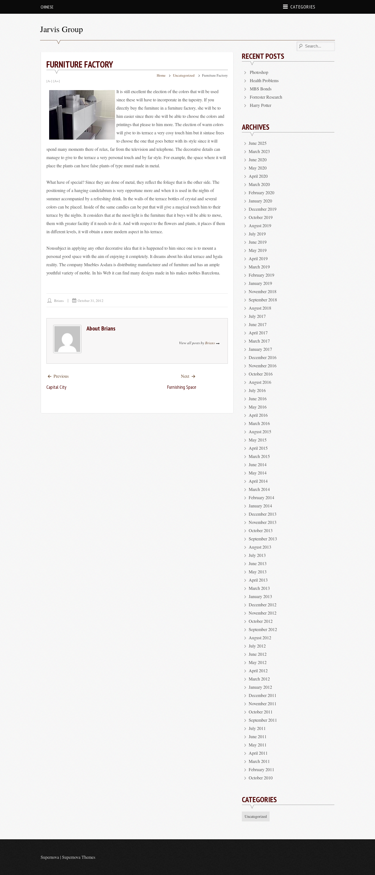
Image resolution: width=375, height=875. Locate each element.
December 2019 (262, 209)
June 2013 (258, 563)
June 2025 (258, 143)
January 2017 (260, 349)
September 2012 (263, 629)
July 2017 (257, 316)
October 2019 (261, 217)
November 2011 (262, 703)
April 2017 (258, 332)
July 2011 (257, 728)
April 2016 (258, 415)
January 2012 (260, 687)
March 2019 (259, 267)
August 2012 (260, 637)
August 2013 (260, 547)
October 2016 (261, 374)
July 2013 (257, 555)
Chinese (47, 7)
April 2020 (258, 176)
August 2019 (260, 225)
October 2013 (261, 530)
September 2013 (263, 538)
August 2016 (260, 382)
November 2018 (262, 291)
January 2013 (260, 596)
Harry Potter (260, 105)
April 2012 (258, 670)
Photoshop (259, 72)
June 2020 (258, 159)
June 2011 (258, 736)
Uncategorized (184, 75)
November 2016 (262, 365)
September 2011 (263, 720)
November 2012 (262, 613)
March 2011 (259, 761)
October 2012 (261, 621)
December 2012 (262, 604)
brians (59, 300)
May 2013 (258, 571)
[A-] (49, 81)
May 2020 (258, 168)
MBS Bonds (261, 88)
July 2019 (257, 234)
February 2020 (261, 192)
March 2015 (259, 456)
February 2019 (261, 275)
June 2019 (258, 242)
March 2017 (259, 341)
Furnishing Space (181, 387)
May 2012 (258, 662)
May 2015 (258, 440)
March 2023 (259, 151)
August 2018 (260, 308)
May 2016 (258, 407)
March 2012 (259, 679)
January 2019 (260, 283)
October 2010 (261, 777)
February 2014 (261, 497)
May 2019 (258, 250)
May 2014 (258, 473)
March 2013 (259, 588)
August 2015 (260, 431)
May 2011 (258, 745)
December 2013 (262, 514)
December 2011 (262, 695)
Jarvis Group (61, 28)
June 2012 (258, 654)
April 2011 (258, 753)
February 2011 (261, 769)
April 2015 (258, 448)
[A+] (56, 81)
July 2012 (257, 646)
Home (161, 75)
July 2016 (257, 390)
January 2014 (260, 506)
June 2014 (258, 464)
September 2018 (263, 299)
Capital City (56, 387)
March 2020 (259, 184)
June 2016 (258, 398)
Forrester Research (266, 97)
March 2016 (259, 423)
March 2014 (259, 489)
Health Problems (264, 80)
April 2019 (258, 258)
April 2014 (258, 481)
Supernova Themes (78, 857)
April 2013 (258, 580)
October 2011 (261, 712)
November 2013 (262, 522)
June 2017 (258, 324)
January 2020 (260, 201)
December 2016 (262, 357)
